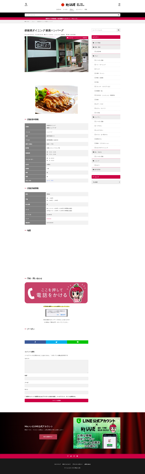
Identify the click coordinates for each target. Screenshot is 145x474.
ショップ (96, 160)
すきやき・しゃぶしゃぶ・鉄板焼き (57, 34)
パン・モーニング (101, 64)
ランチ (98, 69)
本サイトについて (67, 464)
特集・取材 (97, 47)
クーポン (65, 9)
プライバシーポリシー (77, 464)
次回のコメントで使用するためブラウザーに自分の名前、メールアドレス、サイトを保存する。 (51, 396)
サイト (26, 389)
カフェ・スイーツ (101, 108)
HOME (27, 21)
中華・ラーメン (100, 73)
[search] (118, 14)
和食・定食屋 (99, 77)
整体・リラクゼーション (102, 143)
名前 (26, 375)
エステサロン (99, 130)
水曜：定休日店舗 (71, 34)
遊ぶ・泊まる (98, 152)
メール (27, 382)
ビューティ (79, 9)
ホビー (98, 165)
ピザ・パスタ (99, 104)
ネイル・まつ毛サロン (102, 134)
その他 (98, 112)
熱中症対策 (97, 169)
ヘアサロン (99, 126)
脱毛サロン (99, 139)
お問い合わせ (87, 464)
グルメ (71, 9)
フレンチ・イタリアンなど (103, 86)
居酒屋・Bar (99, 91)
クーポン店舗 (99, 60)
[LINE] (77, 342)
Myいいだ (77, 468)
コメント (27, 358)
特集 (86, 9)
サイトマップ (58, 464)
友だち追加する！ (48, 436)
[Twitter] (56, 342)
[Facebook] (35, 342)
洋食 (97, 82)
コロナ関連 (97, 42)
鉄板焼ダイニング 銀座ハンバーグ (45, 21)
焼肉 (97, 99)
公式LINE (58, 9)
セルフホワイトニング (102, 147)
